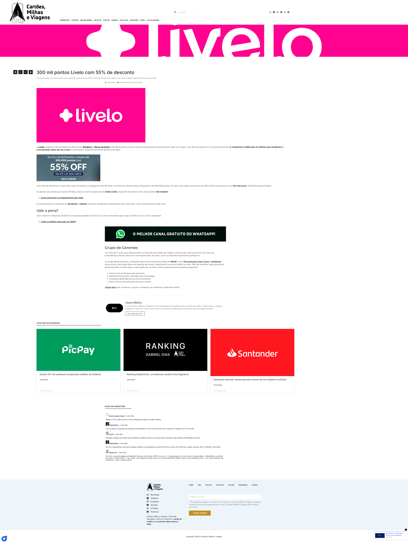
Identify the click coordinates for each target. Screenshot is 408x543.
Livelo (41, 147)
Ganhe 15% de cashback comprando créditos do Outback (70, 374)
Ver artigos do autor (134, 314)
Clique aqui (110, 287)
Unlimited (216, 261)
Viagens (114, 20)
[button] (15, 72)
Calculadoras (153, 20)
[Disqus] (165, 438)
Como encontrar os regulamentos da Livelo (62, 198)
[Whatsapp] (270, 12)
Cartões (74, 20)
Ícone (206, 261)
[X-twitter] (285, 12)
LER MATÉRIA (44, 380)
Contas (106, 20)
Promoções (64, 20)
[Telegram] (274, 12)
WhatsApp (134, 20)
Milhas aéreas (86, 20)
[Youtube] (281, 12)
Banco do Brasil (102, 147)
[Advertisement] (344, 85)
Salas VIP (97, 20)
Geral (142, 20)
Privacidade (243, 485)
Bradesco (87, 147)
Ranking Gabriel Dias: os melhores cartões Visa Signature (158, 374)
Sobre (191, 485)
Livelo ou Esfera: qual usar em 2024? (58, 222)
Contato (208, 485)
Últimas (255, 485)
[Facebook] (288, 12)
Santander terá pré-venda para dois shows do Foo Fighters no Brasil (250, 379)
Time (199, 485)
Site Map (231, 485)
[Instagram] (277, 12)
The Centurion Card (193, 261)
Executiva (124, 20)
